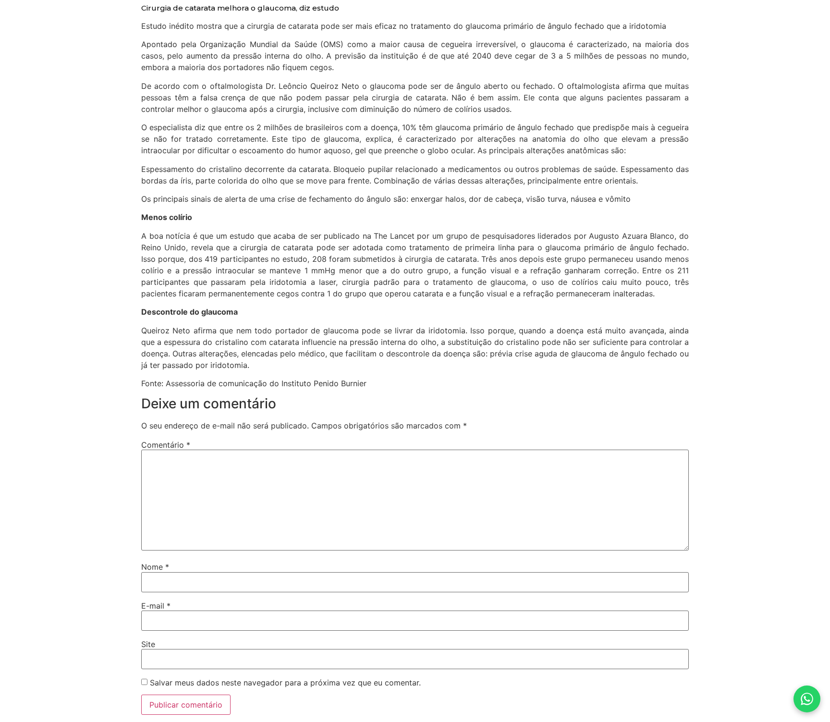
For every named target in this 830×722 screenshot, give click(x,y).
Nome (155, 567)
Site (148, 644)
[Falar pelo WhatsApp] (806, 698)
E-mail (156, 606)
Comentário (165, 445)
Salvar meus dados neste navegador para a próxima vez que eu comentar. (285, 682)
